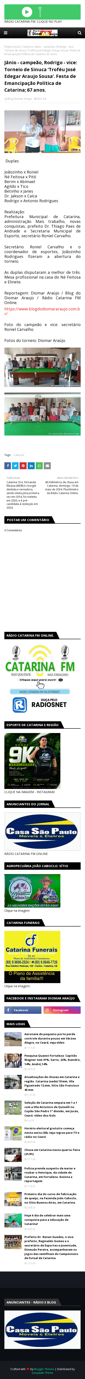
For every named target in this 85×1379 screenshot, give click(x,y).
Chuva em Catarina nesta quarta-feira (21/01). (52, 1152)
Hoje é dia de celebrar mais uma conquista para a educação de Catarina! (47, 1219)
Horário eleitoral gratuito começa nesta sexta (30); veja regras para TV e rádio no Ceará (51, 1132)
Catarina (27, 47)
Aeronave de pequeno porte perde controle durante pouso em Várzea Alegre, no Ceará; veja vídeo (50, 1038)
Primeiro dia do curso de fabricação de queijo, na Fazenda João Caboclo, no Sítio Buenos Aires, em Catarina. (50, 1198)
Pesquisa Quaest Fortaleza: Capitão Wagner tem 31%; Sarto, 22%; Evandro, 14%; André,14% (52, 1060)
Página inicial (12, 47)
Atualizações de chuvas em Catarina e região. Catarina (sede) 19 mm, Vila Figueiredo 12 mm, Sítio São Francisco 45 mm (52, 1083)
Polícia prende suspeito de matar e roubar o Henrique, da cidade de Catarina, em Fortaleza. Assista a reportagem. (49, 1174)
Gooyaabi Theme (42, 1373)
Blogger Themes (44, 1369)
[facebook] (22, 1010)
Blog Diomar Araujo (19, 99)
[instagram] (62, 1010)
